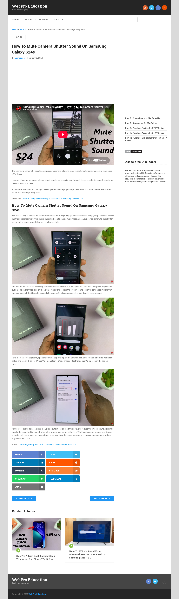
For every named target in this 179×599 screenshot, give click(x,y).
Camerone (20, 58)
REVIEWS (15, 20)
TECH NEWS (43, 20)
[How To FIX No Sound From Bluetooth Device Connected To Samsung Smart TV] (89, 532)
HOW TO (28, 20)
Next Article (101, 498)
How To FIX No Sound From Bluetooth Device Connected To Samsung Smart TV (87, 554)
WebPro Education (29, 6)
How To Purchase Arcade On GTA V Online (144, 133)
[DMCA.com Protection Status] (133, 154)
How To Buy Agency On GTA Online (141, 123)
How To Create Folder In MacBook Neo (143, 118)
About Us (58, 20)
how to (19, 37)
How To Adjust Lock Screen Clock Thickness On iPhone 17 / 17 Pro (35, 557)
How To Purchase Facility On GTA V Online (144, 128)
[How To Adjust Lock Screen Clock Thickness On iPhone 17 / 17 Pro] (36, 534)
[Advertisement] (63, 82)
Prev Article (25, 498)
